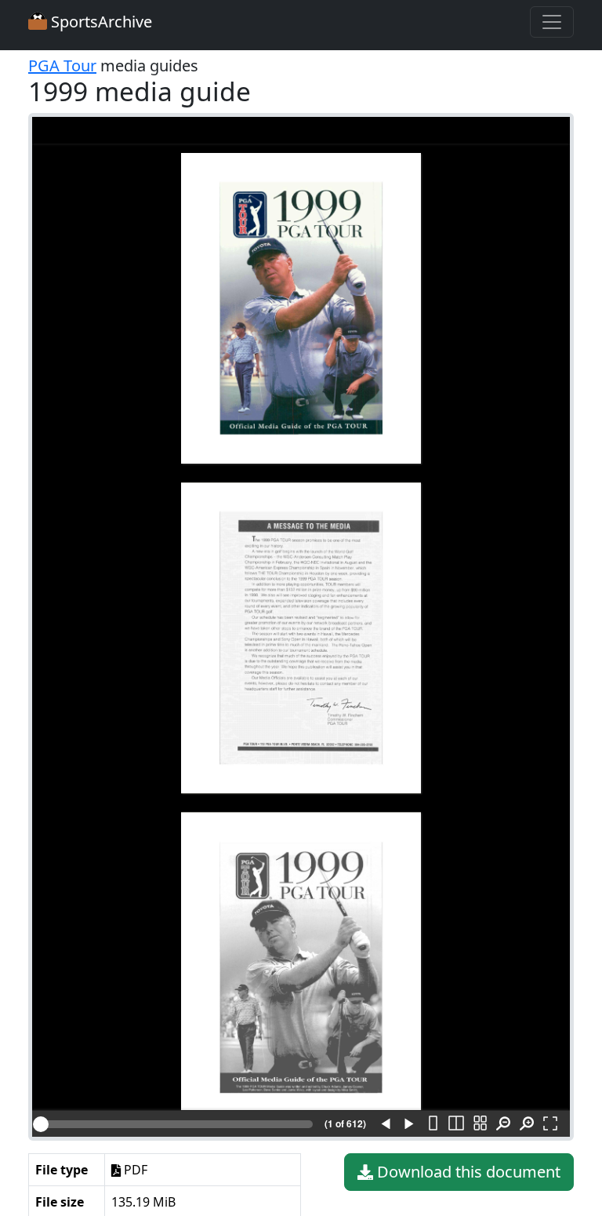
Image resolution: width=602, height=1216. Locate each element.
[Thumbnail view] (479, 1124)
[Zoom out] (503, 1124)
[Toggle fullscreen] (550, 1124)
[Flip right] (409, 1124)
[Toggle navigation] (552, 22)
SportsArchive (99, 21)
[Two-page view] (456, 1124)
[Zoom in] (527, 1124)
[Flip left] (385, 1124)
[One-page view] (432, 1124)
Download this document (466, 1171)
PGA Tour (62, 65)
